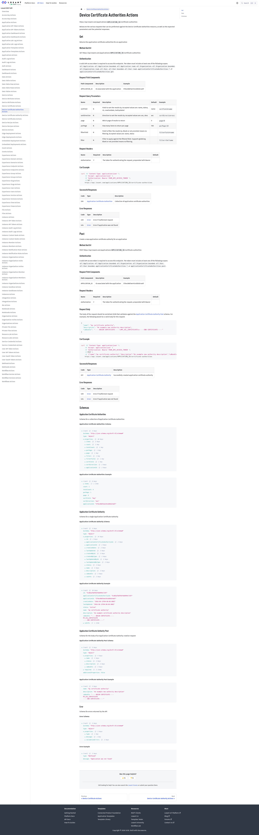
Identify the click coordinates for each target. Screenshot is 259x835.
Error (89, 220)
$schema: (86, 433)
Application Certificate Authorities (99, 201)
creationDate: (91, 548)
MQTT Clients (136, 813)
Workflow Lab (136, 826)
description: (91, 571)
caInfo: (89, 576)
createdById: (91, 553)
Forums (167, 819)
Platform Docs (30, 3)
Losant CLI (135, 816)
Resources (63, 3)
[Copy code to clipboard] (174, 173)
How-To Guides (51, 3)
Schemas (184, 16)
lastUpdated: (91, 550)
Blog (166, 816)
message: (89, 737)
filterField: (91, 459)
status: (89, 565)
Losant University (137, 823)
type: (85, 436)
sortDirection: (92, 464)
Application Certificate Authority (99, 375)
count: (88, 444)
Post (182, 13)
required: (88, 669)
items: (88, 441)
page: (88, 453)
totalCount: (90, 447)
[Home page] (81, 9)
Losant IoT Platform (172, 813)
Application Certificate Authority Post (149, 314)
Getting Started (70, 813)
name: (88, 568)
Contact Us (168, 823)
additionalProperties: (91, 672)
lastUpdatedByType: (93, 562)
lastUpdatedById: (92, 559)
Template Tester (137, 819)
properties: (89, 439)
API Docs (40, 3)
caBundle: (89, 574)
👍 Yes (124, 778)
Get (182, 10)
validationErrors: (93, 740)
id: (87, 539)
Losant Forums (133, 785)
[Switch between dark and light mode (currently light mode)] (237, 3)
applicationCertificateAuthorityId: (100, 542)
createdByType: (92, 556)
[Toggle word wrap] (170, 345)
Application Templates (106, 816)
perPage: (89, 450)
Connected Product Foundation (109, 813)
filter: (89, 456)
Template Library (104, 819)
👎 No (132, 778)
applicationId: (92, 467)
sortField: (90, 462)
